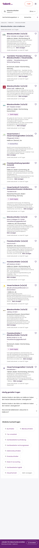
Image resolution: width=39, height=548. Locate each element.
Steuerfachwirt (12, 473)
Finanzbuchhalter (12, 456)
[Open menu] (35, 4)
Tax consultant (12, 434)
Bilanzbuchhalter (27, 429)
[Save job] (36, 33)
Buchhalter (10, 429)
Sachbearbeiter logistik (14, 467)
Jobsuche (4, 22)
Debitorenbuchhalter (14, 451)
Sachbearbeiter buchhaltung (16, 440)
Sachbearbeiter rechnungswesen (18, 445)
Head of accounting (13, 462)
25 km (32, 11)
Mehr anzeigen (20, 48)
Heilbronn (11, 22)
